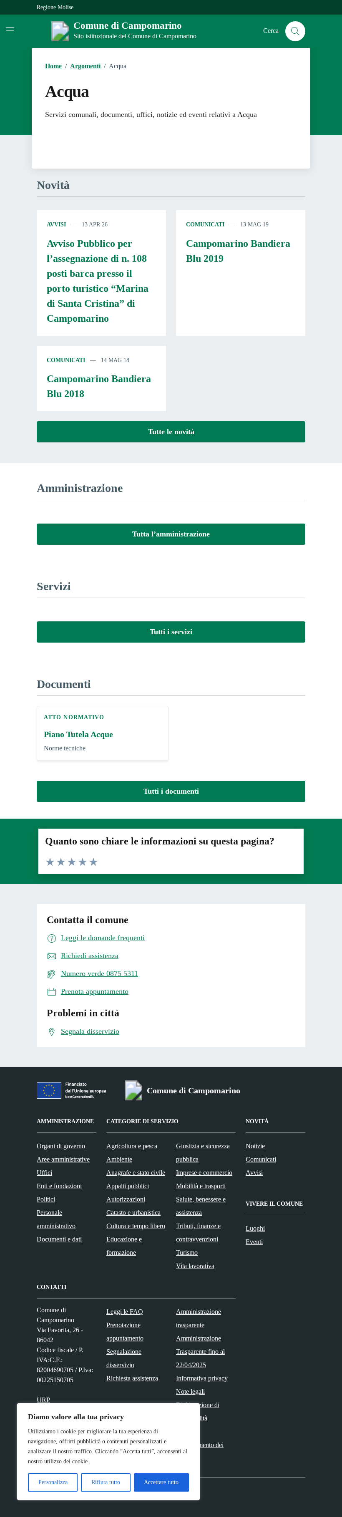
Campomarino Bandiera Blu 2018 (99, 386)
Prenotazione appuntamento (124, 1331)
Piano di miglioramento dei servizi (200, 1445)
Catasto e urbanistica (133, 1212)
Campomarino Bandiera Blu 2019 (238, 251)
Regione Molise (55, 7)
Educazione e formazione (124, 1246)
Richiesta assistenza (132, 1378)
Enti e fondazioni (59, 1185)
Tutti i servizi (171, 632)
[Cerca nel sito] (295, 31)
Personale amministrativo (56, 1219)
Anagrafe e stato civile (135, 1172)
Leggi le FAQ (124, 1311)
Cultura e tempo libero (135, 1225)
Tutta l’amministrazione (171, 534)
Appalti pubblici (127, 1185)
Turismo (187, 1252)
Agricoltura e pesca (131, 1146)
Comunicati (205, 224)
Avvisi (56, 224)
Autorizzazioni (125, 1199)
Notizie (255, 1146)
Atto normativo (74, 717)
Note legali (190, 1391)
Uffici (44, 1172)
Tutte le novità (171, 431)
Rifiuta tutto (105, 1482)
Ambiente (119, 1159)
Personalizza (53, 1482)
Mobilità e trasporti (201, 1185)
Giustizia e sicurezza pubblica (203, 1152)
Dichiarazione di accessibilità (197, 1411)
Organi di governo (61, 1146)
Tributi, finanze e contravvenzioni (198, 1232)
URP (43, 1399)
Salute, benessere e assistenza (201, 1206)
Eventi (254, 1241)
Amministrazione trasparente (198, 1318)
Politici (46, 1199)
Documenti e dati (59, 1239)
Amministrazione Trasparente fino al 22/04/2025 (200, 1351)
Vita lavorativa (195, 1265)
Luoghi (255, 1228)
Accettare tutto (161, 1482)
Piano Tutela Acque (78, 734)
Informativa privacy (202, 1378)
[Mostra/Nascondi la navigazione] (10, 30)
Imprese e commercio (204, 1172)
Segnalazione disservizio (123, 1358)
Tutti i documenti (171, 791)
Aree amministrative (63, 1159)
